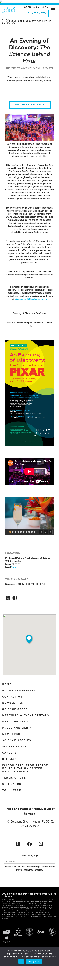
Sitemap (9, 759)
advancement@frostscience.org (31, 299)
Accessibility (14, 747)
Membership (13, 734)
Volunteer (11, 790)
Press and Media (17, 728)
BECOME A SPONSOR (29, 105)
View (13, 567)
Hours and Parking (19, 691)
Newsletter (12, 703)
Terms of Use (14, 778)
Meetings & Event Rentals (25, 715)
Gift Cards (11, 784)
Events (6, 19)
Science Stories (16, 740)
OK (21, 961)
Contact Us (12, 697)
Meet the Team (15, 722)
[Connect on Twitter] (18, 843)
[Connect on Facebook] (29, 843)
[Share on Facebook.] (14, 598)
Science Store (15, 709)
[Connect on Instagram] (41, 843)
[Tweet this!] (8, 598)
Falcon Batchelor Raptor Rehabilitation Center (25, 767)
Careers (9, 753)
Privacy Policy (15, 772)
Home (7, 684)
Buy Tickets (37, 13)
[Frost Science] (8, 9)
